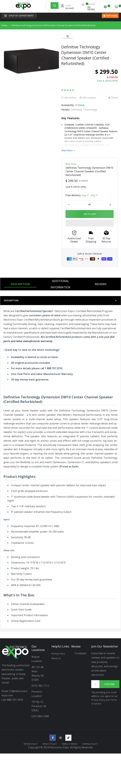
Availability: (67, 105)
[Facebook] (52, 738)
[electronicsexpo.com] (23, 9)
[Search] (54, 5)
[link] (115, 737)
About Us (56, 658)
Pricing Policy (58, 653)
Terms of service (70, 744)
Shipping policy (90, 744)
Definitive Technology (84, 109)
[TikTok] (68, 738)
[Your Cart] (116, 6)
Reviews (101, 284)
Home (4, 25)
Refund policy (31, 744)
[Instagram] (60, 738)
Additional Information (60, 284)
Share (114, 97)
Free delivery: (73, 195)
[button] (67, 90)
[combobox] (48, 5)
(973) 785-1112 (40, 685)
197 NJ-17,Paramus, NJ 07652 (39, 706)
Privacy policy (50, 744)
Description (20, 284)
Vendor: (65, 109)
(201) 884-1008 (40, 716)
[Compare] (105, 6)
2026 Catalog (111, 15)
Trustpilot (80, 653)
